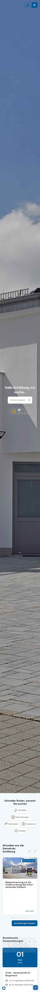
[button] (20, 411)
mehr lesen (29, 911)
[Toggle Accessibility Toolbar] (35, 987)
